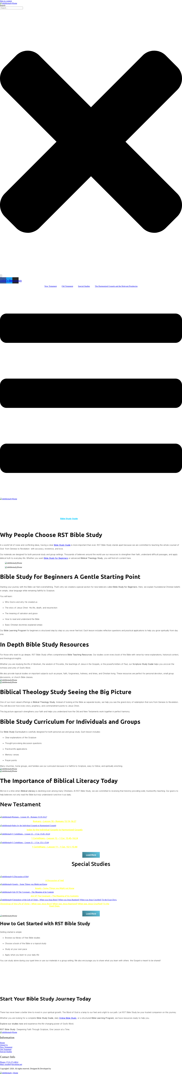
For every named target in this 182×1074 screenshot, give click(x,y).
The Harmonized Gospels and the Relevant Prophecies (116, 286)
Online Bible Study (67, 1018)
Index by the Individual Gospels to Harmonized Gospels (55, 829)
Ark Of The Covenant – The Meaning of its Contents (55, 896)
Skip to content (6, 1)
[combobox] (11, 8)
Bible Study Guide (69, 518)
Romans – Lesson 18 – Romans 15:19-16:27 (54, 821)
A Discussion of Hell (54, 880)
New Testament (50, 286)
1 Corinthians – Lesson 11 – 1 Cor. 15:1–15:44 (54, 847)
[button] (91, 855)
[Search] (1, 276)
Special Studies (84, 286)
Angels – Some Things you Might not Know (54, 888)
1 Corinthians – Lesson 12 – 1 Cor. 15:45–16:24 (54, 838)
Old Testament (67, 286)
